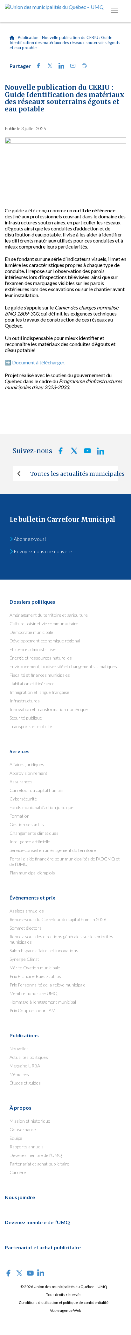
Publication (28, 37)
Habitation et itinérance (32, 683)
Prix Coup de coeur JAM (32, 1010)
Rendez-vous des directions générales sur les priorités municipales (61, 939)
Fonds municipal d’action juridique (41, 807)
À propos (20, 1108)
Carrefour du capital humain (36, 790)
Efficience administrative (33, 649)
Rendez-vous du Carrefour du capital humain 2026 (58, 919)
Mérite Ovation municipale (35, 967)
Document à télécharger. (38, 362)
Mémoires (19, 1074)
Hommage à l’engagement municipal (43, 1002)
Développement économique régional (45, 640)
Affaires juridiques (27, 764)
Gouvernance (23, 1129)
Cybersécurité (23, 798)
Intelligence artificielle (30, 841)
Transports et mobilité (31, 726)
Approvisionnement (28, 773)
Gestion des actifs (27, 824)
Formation (20, 816)
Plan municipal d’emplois (32, 872)
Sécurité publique (26, 718)
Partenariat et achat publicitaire (39, 1163)
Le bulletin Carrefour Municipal (62, 519)
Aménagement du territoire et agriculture (49, 615)
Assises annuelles (27, 910)
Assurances (21, 781)
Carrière (18, 1172)
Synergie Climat (24, 959)
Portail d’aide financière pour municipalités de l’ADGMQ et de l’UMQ (65, 861)
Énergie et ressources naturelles (41, 658)
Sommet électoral (26, 928)
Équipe (16, 1138)
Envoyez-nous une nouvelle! (43, 551)
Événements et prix (32, 897)
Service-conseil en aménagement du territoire (53, 850)
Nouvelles (19, 1048)
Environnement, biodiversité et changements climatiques (63, 666)
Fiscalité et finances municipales (40, 675)
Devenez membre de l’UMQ (36, 1155)
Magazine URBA (25, 1065)
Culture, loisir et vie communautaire (44, 623)
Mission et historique (30, 1121)
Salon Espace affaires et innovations (44, 950)
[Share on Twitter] (48, 66)
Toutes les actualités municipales (74, 473)
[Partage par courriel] (71, 66)
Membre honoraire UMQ (34, 993)
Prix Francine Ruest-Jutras (35, 976)
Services (20, 751)
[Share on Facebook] (36, 66)
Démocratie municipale (31, 632)
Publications (24, 1035)
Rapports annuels (27, 1146)
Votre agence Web (65, 1310)
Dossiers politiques (32, 602)
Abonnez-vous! (29, 539)
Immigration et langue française (39, 692)
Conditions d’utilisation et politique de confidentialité (63, 1302)
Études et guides (25, 1083)
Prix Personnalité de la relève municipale (48, 984)
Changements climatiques (34, 833)
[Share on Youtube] (85, 452)
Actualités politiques (29, 1057)
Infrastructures (25, 700)
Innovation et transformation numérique (49, 709)
